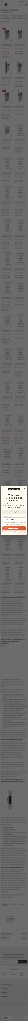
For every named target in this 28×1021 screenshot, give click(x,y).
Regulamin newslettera (21, 531)
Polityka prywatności (14, 532)
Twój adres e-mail (6, 516)
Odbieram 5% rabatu (14, 528)
